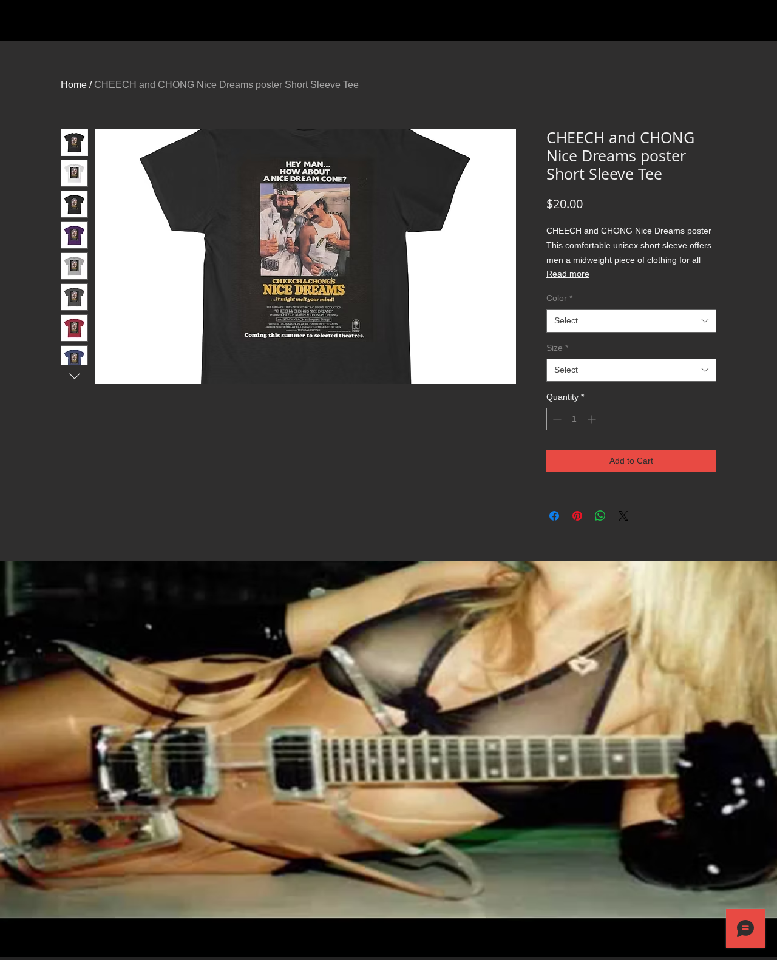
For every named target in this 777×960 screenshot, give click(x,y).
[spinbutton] (574, 419)
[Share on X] (623, 516)
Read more (567, 274)
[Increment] (592, 419)
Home (74, 84)
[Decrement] (555, 419)
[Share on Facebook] (554, 516)
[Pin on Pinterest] (577, 516)
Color (559, 298)
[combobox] (631, 321)
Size (557, 348)
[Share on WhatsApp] (600, 516)
